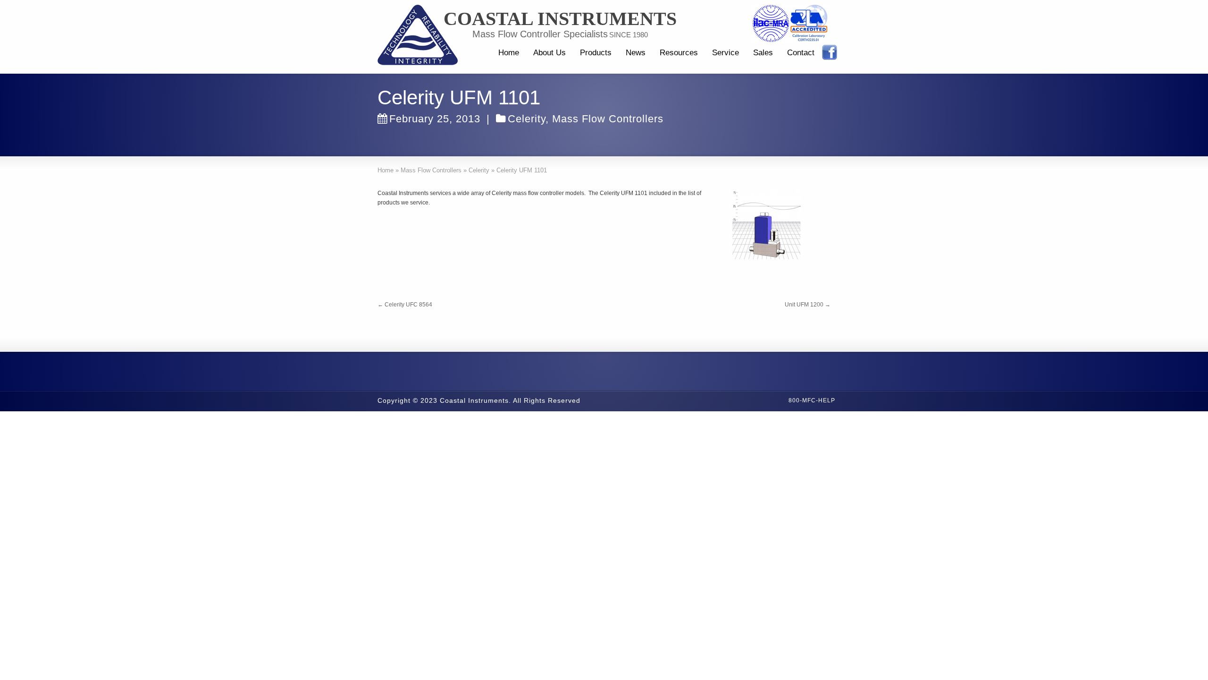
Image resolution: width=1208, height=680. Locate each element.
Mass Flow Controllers (607, 119)
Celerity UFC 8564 (405, 304)
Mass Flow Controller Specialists (540, 34)
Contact (800, 52)
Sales (763, 52)
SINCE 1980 (628, 35)
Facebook (830, 52)
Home (508, 52)
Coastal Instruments (560, 18)
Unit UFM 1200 (807, 304)
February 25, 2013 (434, 119)
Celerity (526, 119)
